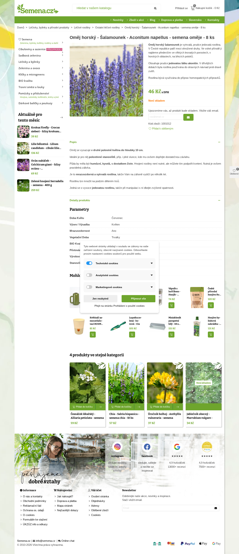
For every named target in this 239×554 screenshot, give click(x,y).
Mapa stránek (65, 505)
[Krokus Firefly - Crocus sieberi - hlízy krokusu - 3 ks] (23, 132)
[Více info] (101, 406)
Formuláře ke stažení (35, 519)
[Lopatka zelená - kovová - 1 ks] (118, 326)
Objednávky (98, 500)
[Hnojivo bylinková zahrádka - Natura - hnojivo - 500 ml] (197, 326)
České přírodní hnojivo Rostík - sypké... (215, 291)
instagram (117, 456)
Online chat (67, 540)
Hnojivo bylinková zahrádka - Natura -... (214, 320)
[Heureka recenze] (207, 447)
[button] (55, 117)
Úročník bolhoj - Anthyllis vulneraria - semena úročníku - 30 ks (164, 417)
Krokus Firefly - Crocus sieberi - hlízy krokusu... (46, 129)
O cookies (29, 514)
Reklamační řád (32, 505)
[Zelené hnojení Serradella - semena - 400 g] (23, 185)
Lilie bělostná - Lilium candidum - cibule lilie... (46, 146)
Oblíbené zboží (99, 510)
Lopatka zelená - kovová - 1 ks (135, 320)
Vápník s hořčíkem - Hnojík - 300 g (174, 291)
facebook (147, 456)
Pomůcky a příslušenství (39, 95)
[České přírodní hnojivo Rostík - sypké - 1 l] (197, 297)
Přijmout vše (138, 298)
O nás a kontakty (33, 496)
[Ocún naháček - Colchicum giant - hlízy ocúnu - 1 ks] (23, 165)
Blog (152, 20)
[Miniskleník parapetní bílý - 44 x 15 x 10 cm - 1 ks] (157, 326)
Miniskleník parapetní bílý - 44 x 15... (174, 320)
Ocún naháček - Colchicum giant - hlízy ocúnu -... (45, 164)
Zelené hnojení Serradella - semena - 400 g (47, 183)
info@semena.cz (46, 540)
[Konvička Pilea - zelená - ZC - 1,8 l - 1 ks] (79, 297)
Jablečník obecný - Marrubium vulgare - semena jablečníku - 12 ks (202, 417)
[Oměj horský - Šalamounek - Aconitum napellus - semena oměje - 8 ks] (106, 79)
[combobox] (111, 8)
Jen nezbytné (100, 298)
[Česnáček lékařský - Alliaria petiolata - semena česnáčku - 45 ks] (88, 382)
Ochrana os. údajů (33, 510)
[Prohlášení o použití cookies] (89, 515)
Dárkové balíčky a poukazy (35, 103)
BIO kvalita (26, 80)
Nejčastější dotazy (67, 510)
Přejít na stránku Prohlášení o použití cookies (119, 305)
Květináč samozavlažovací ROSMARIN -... (97, 320)
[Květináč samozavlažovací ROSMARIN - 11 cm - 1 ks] (79, 326)
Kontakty (213, 20)
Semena (39, 41)
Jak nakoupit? (65, 496)
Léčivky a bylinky (29, 62)
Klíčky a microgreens (31, 74)
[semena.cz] (38, 8)
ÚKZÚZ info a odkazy (35, 524)
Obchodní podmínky (34, 500)
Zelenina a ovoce (29, 68)
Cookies (96, 514)
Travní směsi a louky (31, 87)
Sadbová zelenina (30, 55)
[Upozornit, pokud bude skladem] (188, 117)
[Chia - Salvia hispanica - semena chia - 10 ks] (126, 382)
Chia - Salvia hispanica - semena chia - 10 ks (124, 416)
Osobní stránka (100, 496)
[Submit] (155, 8)
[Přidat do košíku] (171, 305)
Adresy (95, 505)
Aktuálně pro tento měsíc (30, 117)
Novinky (118, 20)
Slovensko (195, 20)
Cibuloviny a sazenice (40, 49)
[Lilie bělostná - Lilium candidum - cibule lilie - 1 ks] (23, 148)
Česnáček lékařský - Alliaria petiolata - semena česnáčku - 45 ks (87, 417)
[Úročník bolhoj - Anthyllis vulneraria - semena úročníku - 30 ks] (165, 382)
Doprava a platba (172, 20)
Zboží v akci (136, 20)
